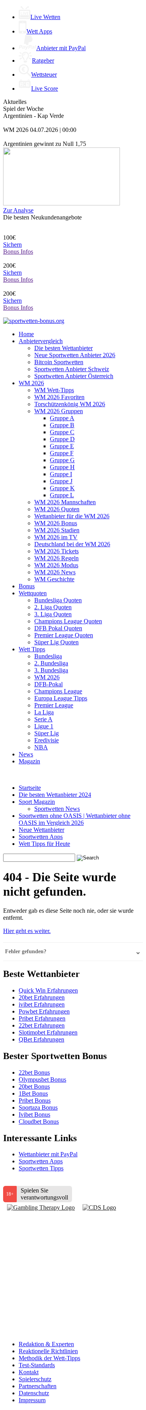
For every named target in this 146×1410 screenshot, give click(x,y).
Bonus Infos (18, 251)
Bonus (27, 586)
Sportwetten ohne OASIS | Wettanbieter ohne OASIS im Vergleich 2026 (74, 819)
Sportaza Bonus (38, 1107)
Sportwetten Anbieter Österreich (73, 376)
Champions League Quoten (68, 621)
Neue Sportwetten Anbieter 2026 (74, 355)
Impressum (32, 1400)
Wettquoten (33, 593)
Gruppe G (62, 460)
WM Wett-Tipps (54, 390)
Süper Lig (46, 733)
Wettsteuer (44, 74)
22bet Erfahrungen (42, 1025)
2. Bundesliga (51, 663)
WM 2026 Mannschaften (65, 502)
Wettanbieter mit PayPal (48, 1154)
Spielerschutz (35, 1379)
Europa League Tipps (60, 698)
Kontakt (29, 1372)
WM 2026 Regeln (56, 558)
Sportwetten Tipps (41, 1168)
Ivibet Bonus (34, 1114)
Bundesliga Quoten (58, 600)
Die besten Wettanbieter (63, 348)
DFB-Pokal (48, 684)
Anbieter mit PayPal (61, 48)
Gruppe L (62, 495)
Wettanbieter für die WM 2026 (71, 516)
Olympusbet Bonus (42, 1079)
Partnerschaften (37, 1386)
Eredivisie (46, 740)
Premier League (53, 705)
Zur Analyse (18, 210)
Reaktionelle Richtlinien (48, 1351)
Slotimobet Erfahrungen (48, 1032)
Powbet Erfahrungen (44, 1011)
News (26, 754)
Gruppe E (62, 446)
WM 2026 (31, 383)
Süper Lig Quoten (56, 642)
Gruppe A (62, 418)
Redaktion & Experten (46, 1344)
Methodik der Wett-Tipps (49, 1358)
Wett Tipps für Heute (44, 843)
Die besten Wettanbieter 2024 (55, 794)
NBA (41, 747)
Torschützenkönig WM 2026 (69, 404)
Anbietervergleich (41, 341)
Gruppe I (61, 474)
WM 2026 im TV (55, 537)
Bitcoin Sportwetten (58, 362)
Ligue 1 (43, 726)
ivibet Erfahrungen (42, 1004)
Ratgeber (43, 60)
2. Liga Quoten (53, 607)
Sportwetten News (57, 808)
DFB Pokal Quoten (58, 628)
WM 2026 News (55, 572)
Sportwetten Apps (41, 836)
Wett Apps (39, 31)
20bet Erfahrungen (42, 997)
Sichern (12, 244)
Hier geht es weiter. (27, 931)
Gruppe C (62, 432)
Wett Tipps (32, 649)
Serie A (43, 719)
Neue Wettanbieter (41, 829)
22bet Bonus (34, 1072)
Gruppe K (62, 488)
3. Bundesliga (51, 670)
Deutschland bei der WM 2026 (72, 544)
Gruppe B (62, 425)
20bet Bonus (34, 1086)
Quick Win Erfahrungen (48, 990)
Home (26, 334)
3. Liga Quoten (53, 614)
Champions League (58, 691)
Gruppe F (62, 453)
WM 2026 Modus (56, 565)
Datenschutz (34, 1393)
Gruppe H (62, 467)
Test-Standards (37, 1365)
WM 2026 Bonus (55, 523)
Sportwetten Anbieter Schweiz (71, 369)
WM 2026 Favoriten (59, 397)
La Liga (44, 712)
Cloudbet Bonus (39, 1121)
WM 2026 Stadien (56, 530)
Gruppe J (61, 481)
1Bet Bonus (33, 1093)
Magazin (29, 761)
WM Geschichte (54, 579)
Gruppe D (62, 439)
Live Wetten (45, 17)
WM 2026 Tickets (56, 551)
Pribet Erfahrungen (42, 1018)
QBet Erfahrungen (41, 1039)
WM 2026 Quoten (56, 509)
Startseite (30, 787)
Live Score (44, 88)
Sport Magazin (37, 801)
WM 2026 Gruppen (58, 411)
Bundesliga (48, 656)
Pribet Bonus (35, 1100)
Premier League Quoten (63, 635)
